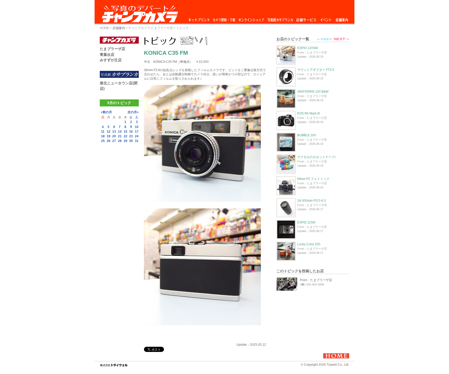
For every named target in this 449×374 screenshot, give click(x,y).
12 (108, 131)
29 (125, 141)
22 (125, 136)
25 (103, 141)
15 (125, 131)
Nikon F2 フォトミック (313, 179)
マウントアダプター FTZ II (315, 70)
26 (108, 141)
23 (131, 136)
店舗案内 (341, 18)
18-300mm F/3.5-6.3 (311, 200)
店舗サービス (306, 18)
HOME (104, 28)
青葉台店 (107, 54)
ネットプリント (200, 18)
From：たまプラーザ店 (316, 280)
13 (114, 131)
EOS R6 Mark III (308, 113)
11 (102, 131)
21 (120, 136)
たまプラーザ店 (112, 49)
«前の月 (106, 112)
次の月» (133, 112)
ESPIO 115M (306, 222)
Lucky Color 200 (308, 244)
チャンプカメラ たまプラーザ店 (150, 28)
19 (108, 136)
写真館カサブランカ (280, 18)
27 (114, 141)
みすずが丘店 (111, 60)
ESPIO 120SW (307, 48)
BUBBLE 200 (306, 135)
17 (136, 131)
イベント (325, 18)
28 (120, 141)
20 (114, 136)
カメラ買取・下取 (224, 18)
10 (136, 127)
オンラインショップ (250, 18)
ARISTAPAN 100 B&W (312, 91)
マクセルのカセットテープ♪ (316, 157)
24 (136, 136)
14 (120, 131)
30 (131, 141)
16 (131, 131)
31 (136, 141)
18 (103, 136)
